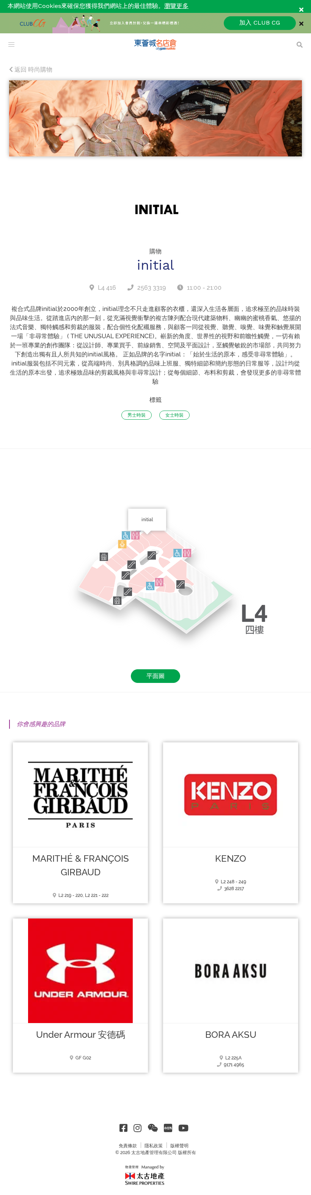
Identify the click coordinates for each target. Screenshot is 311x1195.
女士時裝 (174, 415)
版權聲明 (179, 1145)
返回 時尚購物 (32, 69)
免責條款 (128, 1145)
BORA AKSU (230, 1034)
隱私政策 (154, 1145)
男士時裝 (136, 415)
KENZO (230, 858)
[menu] (11, 44)
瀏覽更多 (176, 6)
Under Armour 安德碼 (80, 1034)
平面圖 (155, 676)
